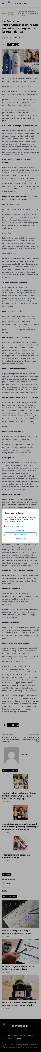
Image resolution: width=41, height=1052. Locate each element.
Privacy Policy (19, 526)
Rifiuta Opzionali (20, 534)
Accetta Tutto (20, 538)
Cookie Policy (9, 526)
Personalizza (20, 531)
